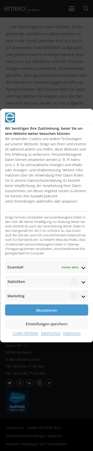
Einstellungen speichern (46, 323)
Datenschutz (51, 333)
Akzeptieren (46, 309)
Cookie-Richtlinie (25, 333)
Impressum (72, 333)
